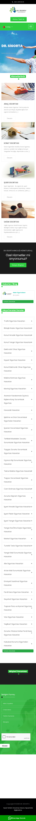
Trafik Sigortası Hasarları (14, 321)
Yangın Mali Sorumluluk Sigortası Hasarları (17, 555)
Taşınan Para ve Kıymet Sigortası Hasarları (18, 608)
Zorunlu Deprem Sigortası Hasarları (15, 498)
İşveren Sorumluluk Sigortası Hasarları (16, 430)
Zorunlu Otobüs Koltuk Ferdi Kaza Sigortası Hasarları (18, 633)
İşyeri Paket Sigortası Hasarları (17, 514)
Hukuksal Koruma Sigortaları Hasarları (16, 644)
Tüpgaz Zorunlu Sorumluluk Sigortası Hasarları (15, 451)
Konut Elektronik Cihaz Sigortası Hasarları (17, 369)
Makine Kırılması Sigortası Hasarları (14, 380)
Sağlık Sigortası (11, 222)
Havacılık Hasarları (12, 410)
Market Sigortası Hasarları (15, 538)
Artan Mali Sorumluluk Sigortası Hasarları (17, 572)
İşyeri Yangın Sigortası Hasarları (17, 521)
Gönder (5, 746)
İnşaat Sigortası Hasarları (14, 360)
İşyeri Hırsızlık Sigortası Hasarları (17, 506)
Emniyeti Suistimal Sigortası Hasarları (15, 583)
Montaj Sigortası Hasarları (15, 388)
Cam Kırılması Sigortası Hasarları (18, 489)
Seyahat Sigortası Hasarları (15, 599)
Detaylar (7, 57)
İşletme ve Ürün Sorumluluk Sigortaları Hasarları (15, 419)
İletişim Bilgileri (18, 265)
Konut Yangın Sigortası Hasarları (17, 342)
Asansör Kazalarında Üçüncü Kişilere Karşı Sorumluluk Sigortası (16, 399)
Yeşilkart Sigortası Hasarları (15, 624)
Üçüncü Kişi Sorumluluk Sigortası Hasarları (17, 462)
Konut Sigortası (11, 143)
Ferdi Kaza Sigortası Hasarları (16, 592)
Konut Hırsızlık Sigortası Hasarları (18, 335)
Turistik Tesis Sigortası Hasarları (17, 546)
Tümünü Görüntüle (9, 301)
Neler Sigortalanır (19, 293)
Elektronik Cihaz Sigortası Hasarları (14, 351)
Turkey (8, 27)
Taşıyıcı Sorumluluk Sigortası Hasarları (16, 480)
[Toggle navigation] (30, 26)
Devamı (9, 118)
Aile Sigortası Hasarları (13, 563)
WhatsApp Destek (18, 818)
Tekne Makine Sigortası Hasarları (18, 471)
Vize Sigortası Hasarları (14, 617)
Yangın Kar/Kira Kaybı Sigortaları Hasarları (17, 530)
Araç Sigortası (11, 104)
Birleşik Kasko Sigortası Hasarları (17, 328)
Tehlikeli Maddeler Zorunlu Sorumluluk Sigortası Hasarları (17, 440)
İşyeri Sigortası (11, 182)
